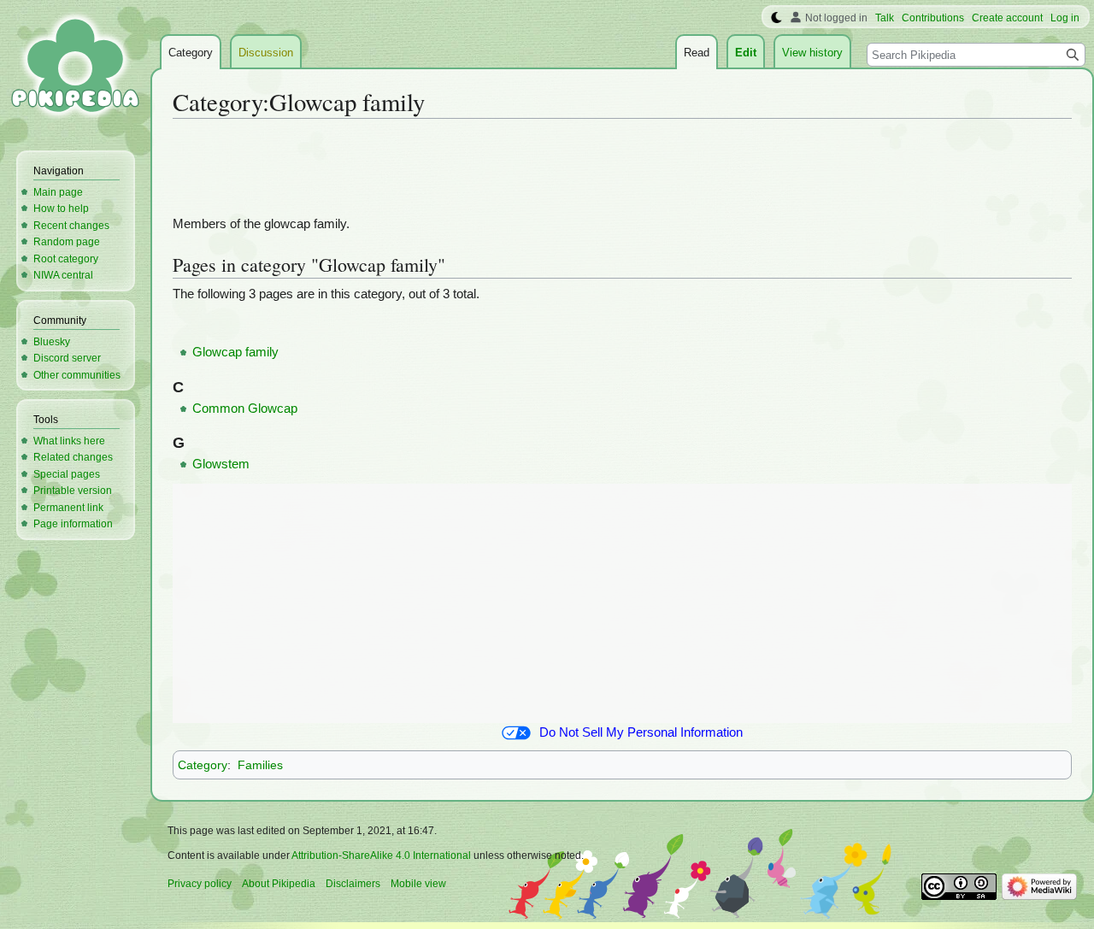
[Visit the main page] (75, 68)
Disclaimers (353, 884)
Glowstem (221, 464)
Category (202, 765)
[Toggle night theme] (776, 18)
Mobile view (418, 884)
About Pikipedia (278, 884)
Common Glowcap (244, 408)
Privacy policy (200, 884)
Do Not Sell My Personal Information (641, 732)
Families (260, 765)
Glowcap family (235, 352)
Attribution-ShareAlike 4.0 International (381, 855)
